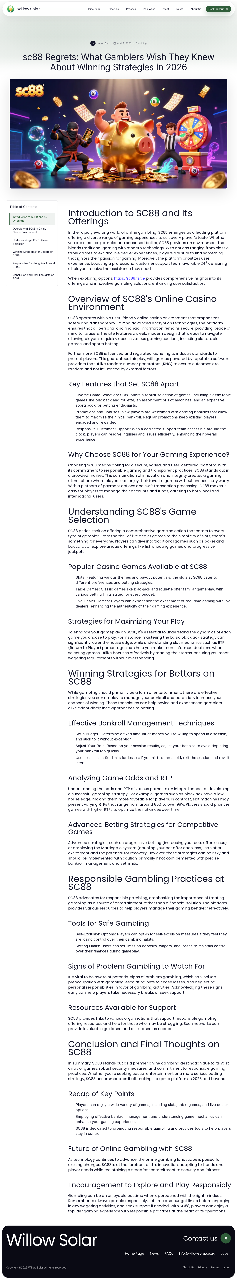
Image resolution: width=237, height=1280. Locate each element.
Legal (226, 1267)
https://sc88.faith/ (129, 278)
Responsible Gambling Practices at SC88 (34, 265)
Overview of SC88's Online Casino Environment (29, 230)
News (154, 1253)
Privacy (202, 1267)
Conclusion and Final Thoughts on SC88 (33, 276)
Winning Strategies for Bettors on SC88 (33, 253)
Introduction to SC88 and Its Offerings (30, 218)
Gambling (141, 43)
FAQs (169, 1253)
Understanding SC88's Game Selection (30, 241)
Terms (215, 1267)
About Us (188, 1267)
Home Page (134, 1253)
